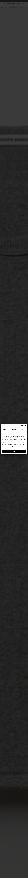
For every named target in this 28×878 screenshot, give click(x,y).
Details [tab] (14, 429)
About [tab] (22, 429)
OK (14, 451)
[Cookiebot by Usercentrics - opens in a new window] (20, 425)
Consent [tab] (5, 429)
